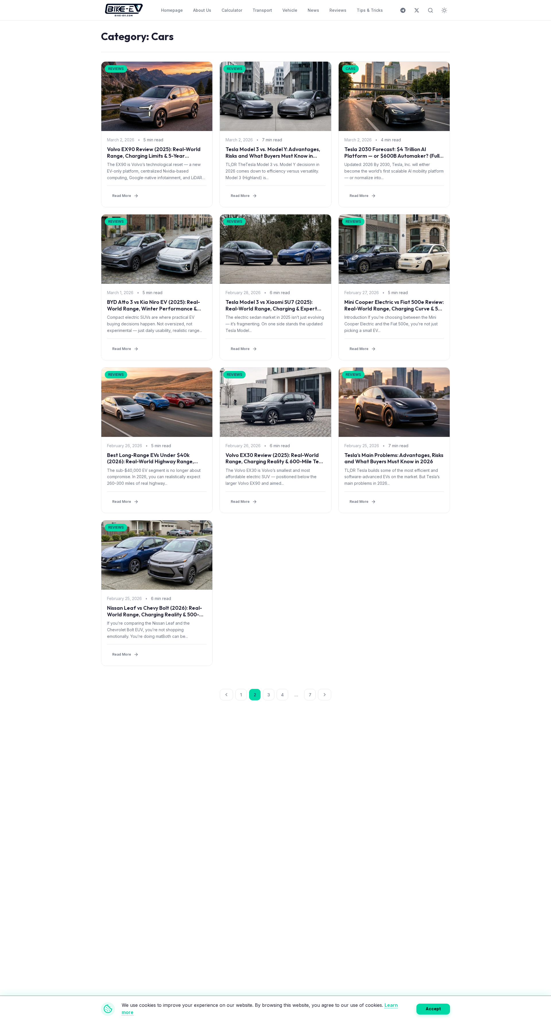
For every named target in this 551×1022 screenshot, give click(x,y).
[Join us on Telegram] (403, 10)
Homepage (172, 10)
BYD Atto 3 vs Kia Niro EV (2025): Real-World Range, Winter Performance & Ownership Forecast (153, 308)
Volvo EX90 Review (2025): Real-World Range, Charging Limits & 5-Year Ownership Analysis (154, 155)
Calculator (232, 10)
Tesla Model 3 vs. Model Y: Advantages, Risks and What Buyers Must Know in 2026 (273, 155)
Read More (121, 196)
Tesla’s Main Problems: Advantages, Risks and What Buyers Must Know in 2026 (393, 458)
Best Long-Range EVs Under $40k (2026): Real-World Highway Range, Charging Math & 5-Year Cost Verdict (152, 461)
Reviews (337, 10)
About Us (202, 10)
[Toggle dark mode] (444, 10)
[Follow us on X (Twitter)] (416, 10)
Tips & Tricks (370, 10)
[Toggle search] (430, 10)
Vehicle (289, 10)
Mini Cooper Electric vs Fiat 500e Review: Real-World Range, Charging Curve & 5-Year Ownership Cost (394, 308)
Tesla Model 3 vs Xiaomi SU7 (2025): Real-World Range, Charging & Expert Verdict (271, 308)
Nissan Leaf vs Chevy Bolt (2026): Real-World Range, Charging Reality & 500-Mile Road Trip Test (154, 614)
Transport (262, 10)
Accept (433, 1008)
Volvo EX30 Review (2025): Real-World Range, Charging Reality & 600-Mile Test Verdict (274, 461)
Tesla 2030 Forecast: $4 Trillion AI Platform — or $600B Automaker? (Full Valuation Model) (391, 155)
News (313, 10)
